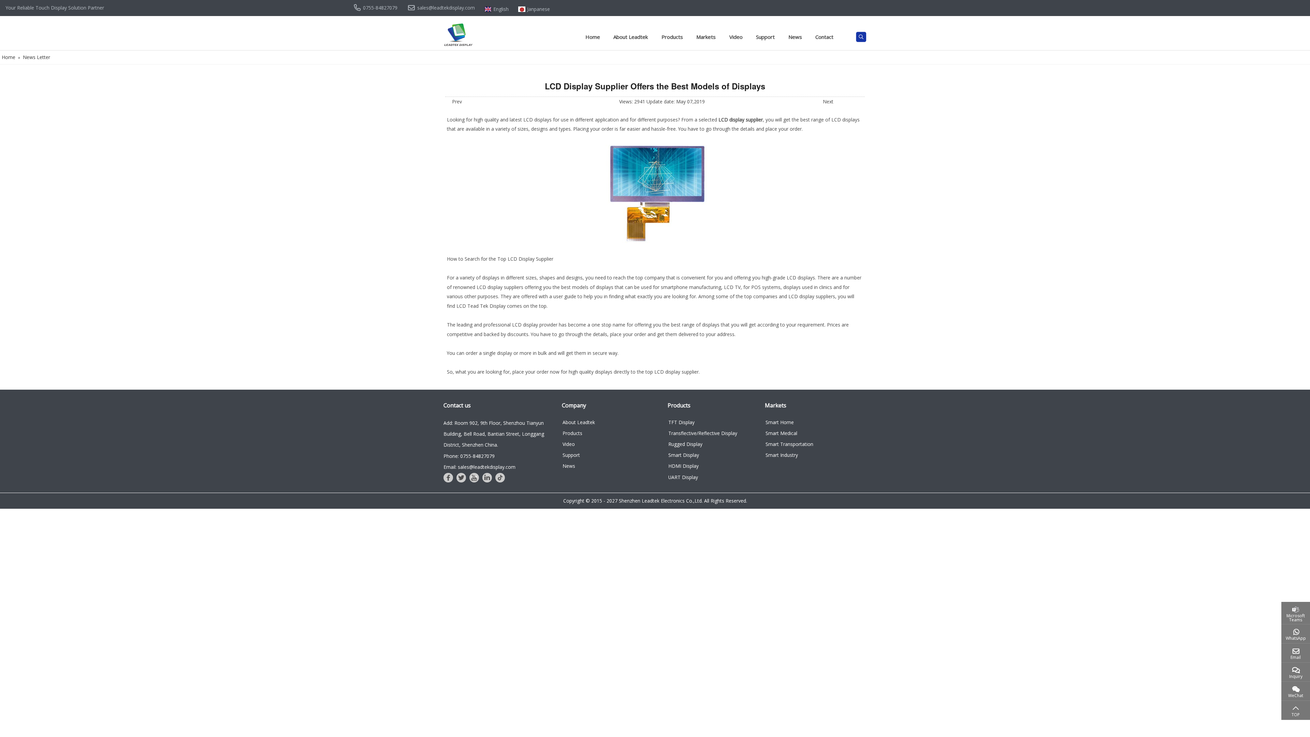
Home (592, 36)
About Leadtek (630, 36)
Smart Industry (782, 455)
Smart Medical (781, 433)
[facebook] (448, 477)
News (795, 36)
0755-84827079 (380, 7)
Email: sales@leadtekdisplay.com (479, 467)
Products (672, 36)
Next (828, 101)
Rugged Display (685, 444)
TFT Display (681, 422)
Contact (824, 36)
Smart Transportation (789, 444)
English (501, 9)
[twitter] (461, 477)
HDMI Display (683, 466)
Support (765, 36)
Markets (706, 36)
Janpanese (538, 9)
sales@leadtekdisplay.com (446, 7)
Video (736, 36)
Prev (457, 101)
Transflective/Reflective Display (702, 433)
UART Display (683, 477)
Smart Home (780, 422)
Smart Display (683, 455)
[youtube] (474, 477)
